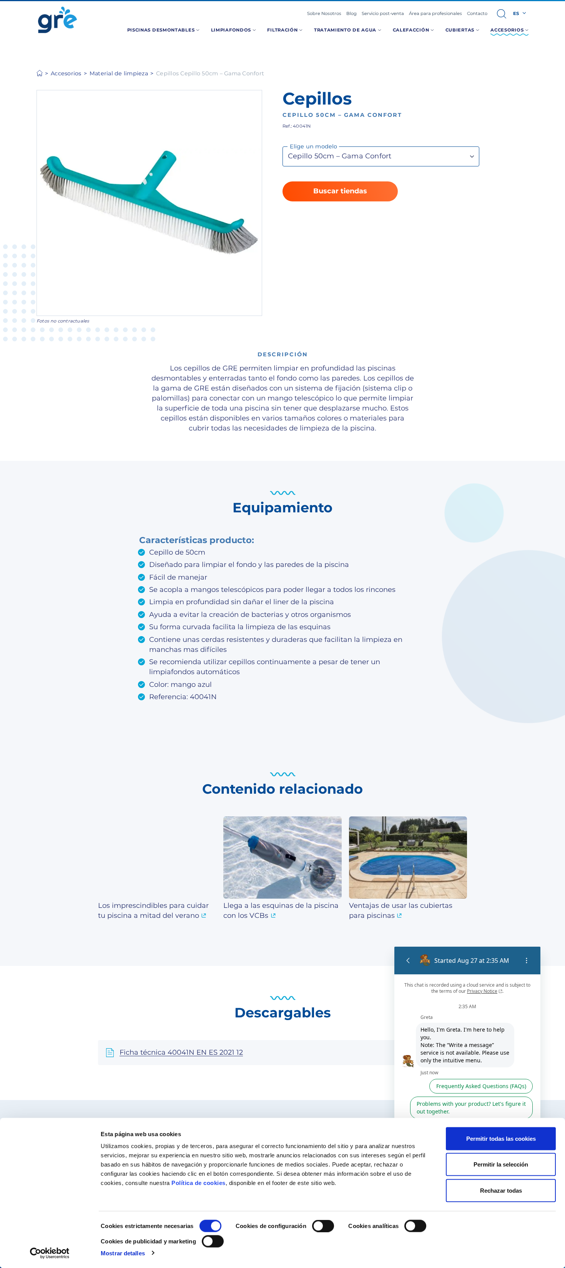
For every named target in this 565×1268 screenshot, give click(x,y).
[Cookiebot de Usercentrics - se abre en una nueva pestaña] (49, 1253)
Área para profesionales (435, 13)
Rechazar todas (501, 1190)
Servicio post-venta (383, 13)
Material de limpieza (119, 73)
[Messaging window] (467, 1081)
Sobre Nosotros (324, 13)
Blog (351, 13)
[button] (501, 14)
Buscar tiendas (340, 191)
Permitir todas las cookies (501, 1138)
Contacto (477, 13)
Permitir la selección (501, 1164)
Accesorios (66, 73)
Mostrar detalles (123, 1253)
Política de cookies (198, 1183)
